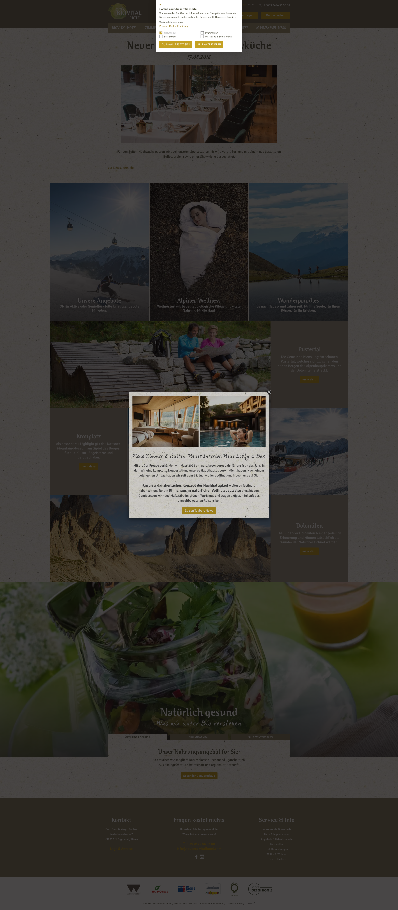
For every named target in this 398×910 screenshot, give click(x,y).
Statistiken (170, 36)
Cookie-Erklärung (178, 26)
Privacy (163, 26)
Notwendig (170, 32)
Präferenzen (211, 32)
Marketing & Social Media (218, 36)
